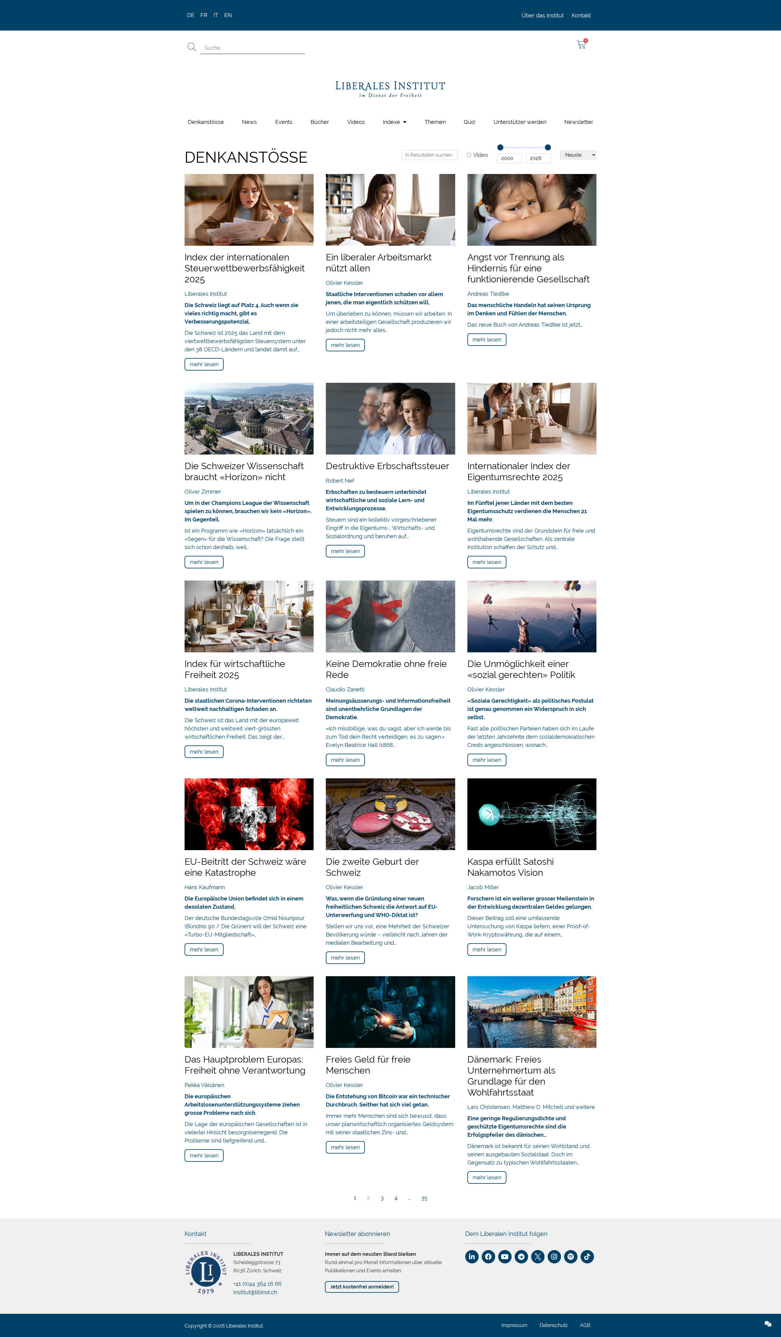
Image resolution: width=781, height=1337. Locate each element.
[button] (772, 601)
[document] (390, 668)
